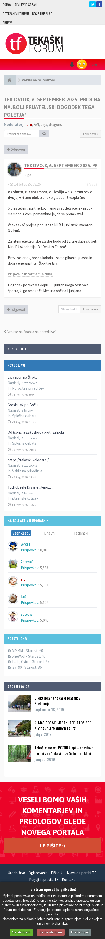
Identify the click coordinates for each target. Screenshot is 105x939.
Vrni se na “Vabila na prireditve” (32, 331)
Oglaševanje (38, 872)
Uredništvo (16, 872)
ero (29, 124)
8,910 (44, 550)
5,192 (44, 602)
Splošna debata (24, 415)
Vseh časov (21, 533)
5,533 (44, 567)
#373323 (91, 184)
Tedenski (81, 533)
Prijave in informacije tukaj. (31, 274)
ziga (44, 124)
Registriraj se (42, 13)
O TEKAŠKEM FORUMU (16, 13)
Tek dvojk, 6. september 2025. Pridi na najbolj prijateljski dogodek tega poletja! (52, 107)
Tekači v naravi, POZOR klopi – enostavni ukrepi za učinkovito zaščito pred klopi (64, 750)
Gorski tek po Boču (23, 404)
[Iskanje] (44, 133)
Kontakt (68, 879)
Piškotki (57, 872)
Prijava (7, 22)
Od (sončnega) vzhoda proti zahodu (36, 432)
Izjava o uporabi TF (81, 872)
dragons (55, 124)
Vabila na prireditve (27, 470)
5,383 (44, 585)
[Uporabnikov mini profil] (14, 168)
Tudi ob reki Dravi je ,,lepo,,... (30, 487)
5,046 (44, 620)
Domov (7, 4)
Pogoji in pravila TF (44, 879)
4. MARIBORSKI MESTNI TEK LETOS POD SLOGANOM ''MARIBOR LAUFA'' (63, 725)
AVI (36, 124)
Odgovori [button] (17, 149)
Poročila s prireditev (28, 388)
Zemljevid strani (26, 4)
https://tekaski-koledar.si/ (28, 459)
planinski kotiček (25, 498)
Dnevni (49, 533)
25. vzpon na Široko (23, 377)
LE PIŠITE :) (52, 845)
